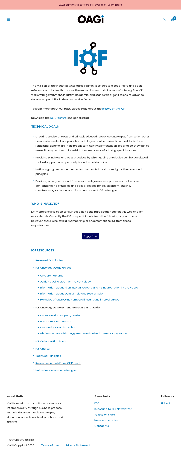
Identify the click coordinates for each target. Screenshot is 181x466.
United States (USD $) (21, 440)
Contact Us (102, 426)
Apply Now (90, 236)
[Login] (164, 19)
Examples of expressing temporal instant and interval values (79, 299)
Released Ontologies (49, 260)
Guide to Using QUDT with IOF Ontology (65, 281)
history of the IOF (113, 108)
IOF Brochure (58, 118)
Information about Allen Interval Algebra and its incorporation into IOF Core (89, 287)
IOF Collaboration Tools (51, 341)
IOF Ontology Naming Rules (57, 327)
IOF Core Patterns (51, 275)
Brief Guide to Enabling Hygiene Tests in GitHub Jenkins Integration (83, 333)
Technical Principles (48, 356)
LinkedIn (166, 403)
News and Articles (106, 420)
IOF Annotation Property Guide (60, 315)
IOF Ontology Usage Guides (53, 267)
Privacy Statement (78, 445)
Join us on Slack (104, 414)
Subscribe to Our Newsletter (113, 409)
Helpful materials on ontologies (56, 370)
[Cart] (172, 19)
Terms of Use (50, 445)
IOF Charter (43, 348)
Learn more (115, 5)
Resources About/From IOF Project (58, 363)
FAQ (97, 403)
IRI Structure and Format (56, 321)
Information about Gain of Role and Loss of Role (71, 293)
